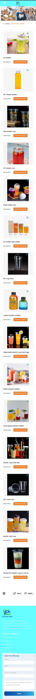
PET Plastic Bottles (10, 94)
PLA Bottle (7, 58)
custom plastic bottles (12, 315)
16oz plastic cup (9, 131)
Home (7, 24)
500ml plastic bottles (11, 389)
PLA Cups (5, 641)
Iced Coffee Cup (9, 205)
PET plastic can (9, 168)
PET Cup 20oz (8, 278)
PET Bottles (6, 648)
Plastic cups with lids (11, 462)
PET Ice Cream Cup (9, 637)
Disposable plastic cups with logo (16, 352)
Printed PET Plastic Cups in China (15, 573)
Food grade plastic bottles (13, 426)
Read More (7, 62)
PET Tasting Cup (8, 644)
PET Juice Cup (8, 499)
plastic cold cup (9, 536)
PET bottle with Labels (11, 242)
